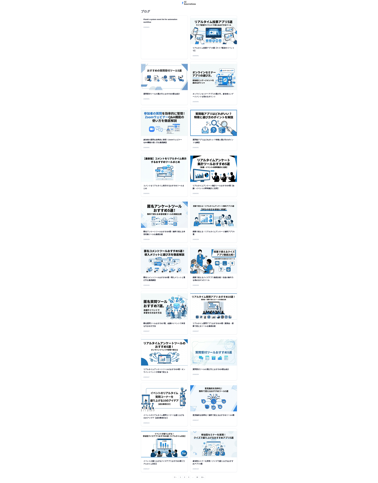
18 (197, 477)
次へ (202, 477)
